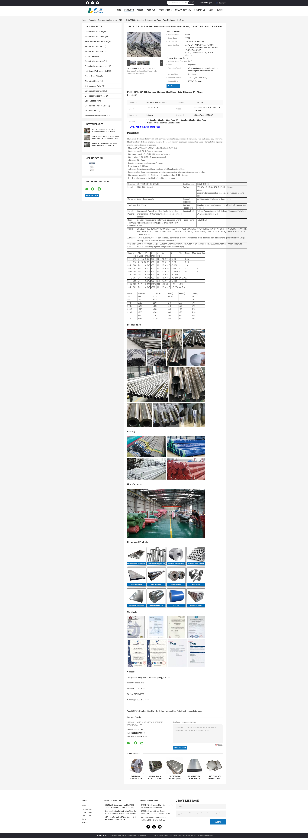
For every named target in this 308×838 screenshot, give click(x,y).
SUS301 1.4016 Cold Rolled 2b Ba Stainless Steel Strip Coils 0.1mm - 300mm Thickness (155, 777)
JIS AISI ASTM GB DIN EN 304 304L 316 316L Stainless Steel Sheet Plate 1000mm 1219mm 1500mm (195, 777)
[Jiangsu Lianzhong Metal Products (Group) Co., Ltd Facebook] (87, 2)
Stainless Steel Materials (107, 20)
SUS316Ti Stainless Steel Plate (143, 711)
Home (118, 10)
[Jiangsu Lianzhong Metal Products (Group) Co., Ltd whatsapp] (94, 189)
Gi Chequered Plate (93, 86)
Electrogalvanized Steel (95, 96)
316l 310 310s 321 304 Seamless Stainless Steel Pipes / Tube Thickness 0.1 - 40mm (142, 71)
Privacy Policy (102, 835)
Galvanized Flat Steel (94, 91)
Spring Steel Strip (92, 76)
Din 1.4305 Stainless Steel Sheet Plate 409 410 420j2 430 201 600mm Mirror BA (104, 145)
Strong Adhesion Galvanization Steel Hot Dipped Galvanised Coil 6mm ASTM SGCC (121, 812)
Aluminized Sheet (92, 81)
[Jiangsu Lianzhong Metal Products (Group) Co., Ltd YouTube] (97, 2)
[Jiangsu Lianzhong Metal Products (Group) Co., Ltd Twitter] (92, 3)
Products (129, 10)
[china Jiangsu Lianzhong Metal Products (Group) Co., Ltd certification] (92, 166)
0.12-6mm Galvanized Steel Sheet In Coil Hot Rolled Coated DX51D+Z (120, 818)
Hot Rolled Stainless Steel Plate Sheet (171, 711)
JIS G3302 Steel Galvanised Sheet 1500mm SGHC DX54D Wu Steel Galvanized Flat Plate (154, 819)
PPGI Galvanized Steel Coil (96, 41)
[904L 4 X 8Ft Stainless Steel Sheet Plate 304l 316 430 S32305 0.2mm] (87, 137)
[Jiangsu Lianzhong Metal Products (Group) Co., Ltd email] (88, 189)
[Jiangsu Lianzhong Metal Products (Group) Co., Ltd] (95, 10)
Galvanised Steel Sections (96, 66)
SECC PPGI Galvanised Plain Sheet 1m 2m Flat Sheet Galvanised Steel (157, 806)
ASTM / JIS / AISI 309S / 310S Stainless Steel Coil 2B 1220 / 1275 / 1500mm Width (105, 131)
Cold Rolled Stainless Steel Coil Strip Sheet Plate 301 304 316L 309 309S (135, 777)
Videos (140, 10)
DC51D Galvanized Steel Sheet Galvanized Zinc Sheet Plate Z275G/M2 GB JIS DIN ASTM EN (156, 812)
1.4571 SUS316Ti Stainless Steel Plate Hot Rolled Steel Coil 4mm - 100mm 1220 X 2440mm (214, 777)
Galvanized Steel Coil (94, 32)
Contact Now (173, 86)
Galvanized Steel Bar (93, 46)
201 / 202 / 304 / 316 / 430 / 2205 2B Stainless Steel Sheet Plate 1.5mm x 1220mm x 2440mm (175, 777)
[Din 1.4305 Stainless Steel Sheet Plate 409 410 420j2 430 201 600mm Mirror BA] (87, 144)
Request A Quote (206, 3)
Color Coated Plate (93, 101)
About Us (151, 10)
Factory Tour (165, 10)
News (211, 10)
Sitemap (85, 822)
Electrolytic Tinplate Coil (95, 106)
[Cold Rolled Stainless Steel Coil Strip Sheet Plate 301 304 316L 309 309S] (135, 765)
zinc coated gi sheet (194, 711)
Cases (219, 10)
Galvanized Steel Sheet (95, 36)
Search (191, 3)
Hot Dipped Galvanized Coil (96, 71)
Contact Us (199, 10)
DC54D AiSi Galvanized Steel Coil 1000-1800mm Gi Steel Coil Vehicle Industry (120, 806)
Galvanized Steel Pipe (94, 51)
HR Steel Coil (90, 111)
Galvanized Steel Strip (94, 61)
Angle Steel (90, 56)
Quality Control (183, 10)
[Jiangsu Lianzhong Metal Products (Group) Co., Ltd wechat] (101, 189)
